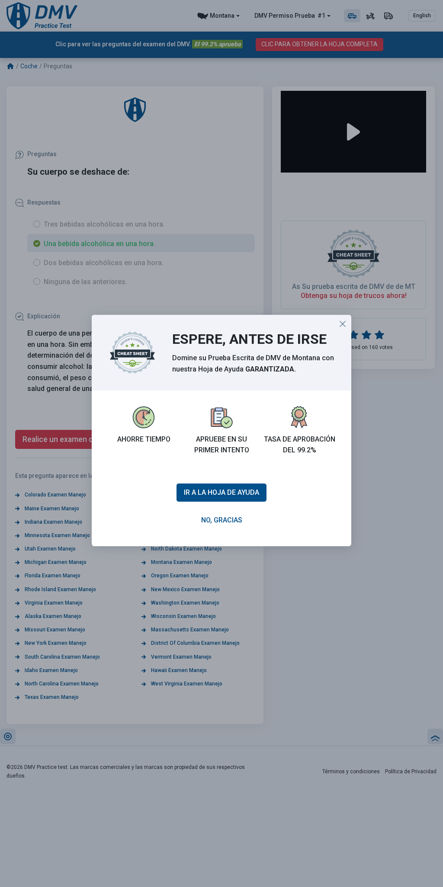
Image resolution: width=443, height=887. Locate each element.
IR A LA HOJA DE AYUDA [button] (221, 492)
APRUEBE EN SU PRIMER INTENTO (221, 445)
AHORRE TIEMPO (143, 439)
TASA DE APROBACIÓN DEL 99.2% (299, 445)
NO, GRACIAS (221, 520)
